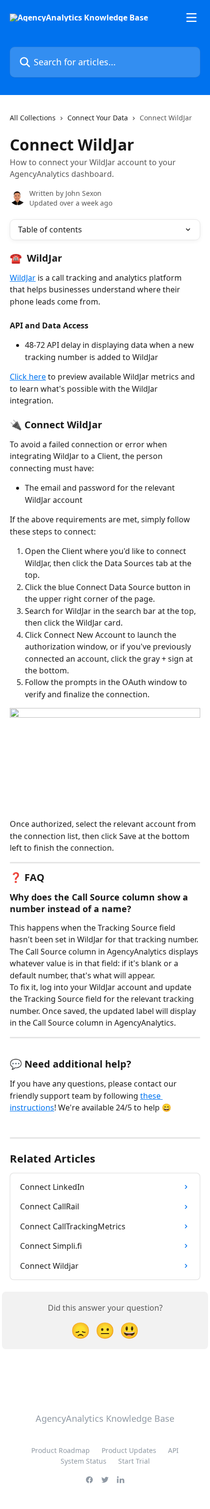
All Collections (33, 117)
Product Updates (129, 1450)
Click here (28, 376)
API (173, 1450)
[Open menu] (191, 17)
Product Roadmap (60, 1450)
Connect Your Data (97, 117)
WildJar (23, 277)
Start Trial (134, 1461)
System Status (83, 1461)
